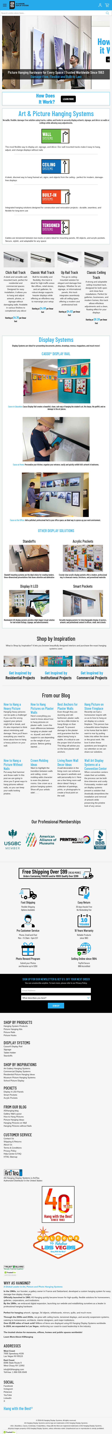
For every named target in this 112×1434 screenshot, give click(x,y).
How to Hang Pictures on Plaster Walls (42, 708)
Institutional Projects (56, 677)
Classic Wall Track (42, 272)
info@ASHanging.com (14, 1369)
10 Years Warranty (84, 930)
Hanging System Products (16, 1026)
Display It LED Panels (13, 1092)
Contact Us (9, 1138)
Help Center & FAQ (12, 1154)
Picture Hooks (10, 1035)
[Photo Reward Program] (28, 948)
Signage (7, 1049)
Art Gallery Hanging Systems (17, 1068)
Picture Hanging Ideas (14, 1120)
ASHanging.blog (11, 1110)
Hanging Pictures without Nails (18, 1126)
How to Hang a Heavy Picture (12, 706)
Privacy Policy (81, 983)
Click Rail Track (16, 272)
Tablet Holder (10, 1052)
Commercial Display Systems (17, 1071)
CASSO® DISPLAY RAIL (56, 353)
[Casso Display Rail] (56, 381)
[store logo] (19, 5)
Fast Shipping (28, 902)
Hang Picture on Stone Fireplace (94, 706)
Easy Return (84, 902)
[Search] (107, 13)
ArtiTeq (36, 1178)
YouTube (8, 1395)
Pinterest (8, 1392)
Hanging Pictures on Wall (15, 1123)
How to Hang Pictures (14, 1116)
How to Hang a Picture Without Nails (13, 764)
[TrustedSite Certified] (10, 1273)
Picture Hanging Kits (13, 1029)
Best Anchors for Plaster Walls (67, 706)
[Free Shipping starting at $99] (56, 873)
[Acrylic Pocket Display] (83, 558)
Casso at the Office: (17, 520)
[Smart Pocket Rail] (83, 603)
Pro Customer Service (28, 930)
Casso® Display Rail (13, 1046)
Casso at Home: (18, 464)
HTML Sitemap (10, 1157)
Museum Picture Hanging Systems (19, 1077)
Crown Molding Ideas (39, 762)
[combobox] (56, 13)
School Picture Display (14, 1080)
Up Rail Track (69, 272)
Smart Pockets (82, 586)
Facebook (8, 1386)
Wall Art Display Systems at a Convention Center (95, 764)
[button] (100, 5)
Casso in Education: (56, 407)
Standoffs (29, 541)
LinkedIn (8, 1398)
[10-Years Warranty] (84, 920)
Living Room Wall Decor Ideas (67, 762)
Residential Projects (20, 677)
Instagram (8, 1389)
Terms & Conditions (13, 1148)
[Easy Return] (84, 892)
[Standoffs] (29, 558)
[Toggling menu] (5, 5)
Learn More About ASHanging (18, 1337)
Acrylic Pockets (83, 541)
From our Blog (56, 695)
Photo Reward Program (28, 958)
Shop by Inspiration (56, 638)
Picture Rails (9, 1032)
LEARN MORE (68, 98)
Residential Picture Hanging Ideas (19, 1074)
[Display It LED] (29, 603)
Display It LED (29, 586)
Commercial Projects (92, 677)
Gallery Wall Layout (12, 1114)
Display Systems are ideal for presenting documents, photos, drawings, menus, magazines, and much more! (56, 345)
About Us (8, 1144)
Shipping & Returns (12, 1141)
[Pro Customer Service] (28, 920)
